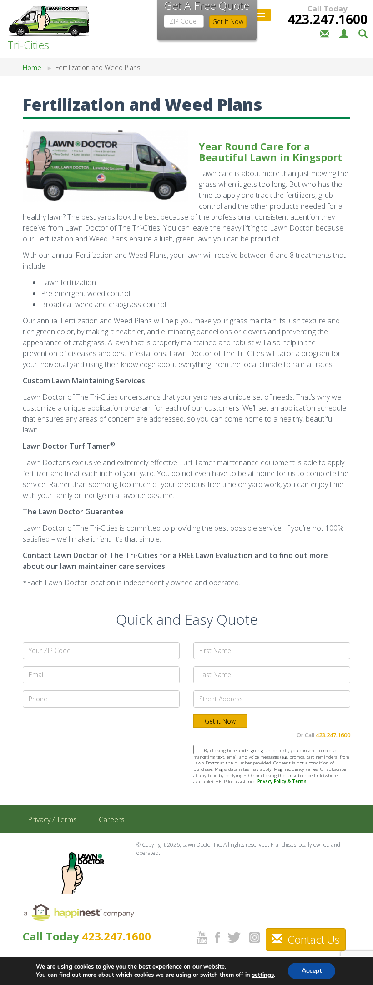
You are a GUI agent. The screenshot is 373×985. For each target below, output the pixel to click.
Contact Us (312, 939)
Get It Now (227, 21)
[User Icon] (343, 32)
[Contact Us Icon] (324, 32)
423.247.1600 (327, 19)
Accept (312, 970)
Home (32, 67)
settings (263, 975)
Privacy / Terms (52, 819)
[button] (363, 32)
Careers (112, 819)
